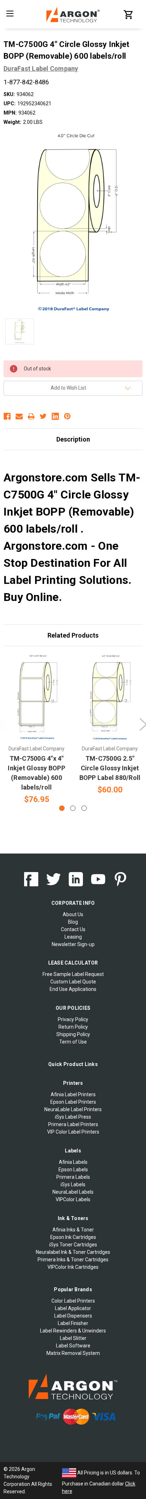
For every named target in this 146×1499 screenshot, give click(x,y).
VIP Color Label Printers (73, 1132)
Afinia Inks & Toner (73, 1230)
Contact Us (73, 929)
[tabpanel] (36, 729)
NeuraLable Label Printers (73, 1109)
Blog (73, 922)
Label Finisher (73, 1323)
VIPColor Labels (73, 1199)
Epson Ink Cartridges (73, 1237)
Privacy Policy (73, 1019)
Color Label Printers (73, 1301)
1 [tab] (61, 808)
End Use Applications (73, 989)
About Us (73, 914)
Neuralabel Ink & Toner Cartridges (73, 1252)
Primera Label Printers (73, 1124)
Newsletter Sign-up (73, 944)
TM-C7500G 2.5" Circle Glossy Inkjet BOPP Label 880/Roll (110, 768)
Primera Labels (73, 1177)
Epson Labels (73, 1169)
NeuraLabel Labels (73, 1192)
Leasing (73, 937)
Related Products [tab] (73, 635)
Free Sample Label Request (73, 974)
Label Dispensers (73, 1316)
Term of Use (73, 1042)
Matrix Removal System (73, 1353)
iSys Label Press (73, 1117)
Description (73, 439)
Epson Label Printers (73, 1102)
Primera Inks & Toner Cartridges (73, 1259)
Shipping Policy (73, 1034)
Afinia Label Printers (73, 1094)
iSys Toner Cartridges (73, 1244)
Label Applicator (73, 1308)
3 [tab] (84, 808)
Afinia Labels (73, 1162)
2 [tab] (72, 808)
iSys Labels (73, 1184)
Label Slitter (73, 1338)
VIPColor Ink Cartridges (73, 1267)
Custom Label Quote (73, 982)
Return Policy (73, 1027)
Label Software (73, 1345)
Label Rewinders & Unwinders (73, 1331)
